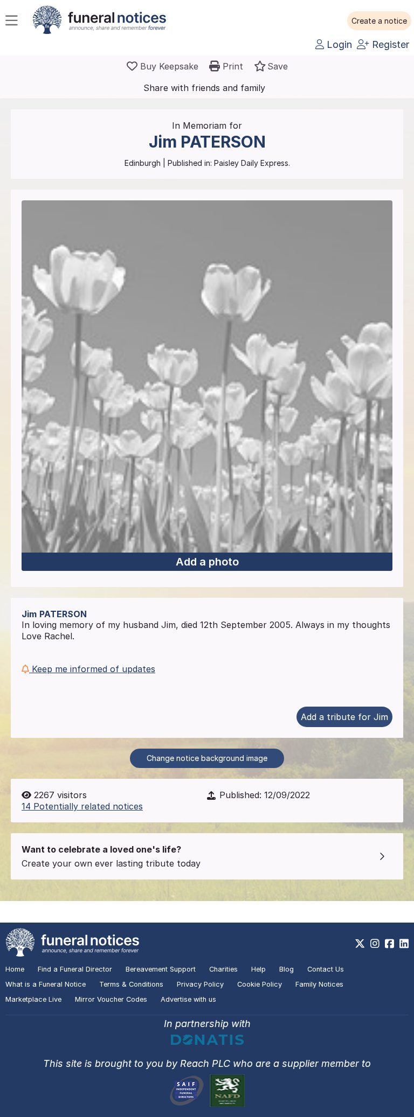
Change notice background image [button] (207, 758)
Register (389, 44)
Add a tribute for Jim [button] (344, 716)
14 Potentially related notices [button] (82, 806)
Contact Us (325, 969)
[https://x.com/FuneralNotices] (360, 943)
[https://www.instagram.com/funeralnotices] (375, 943)
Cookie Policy (259, 984)
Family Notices (319, 984)
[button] (379, 21)
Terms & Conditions (131, 984)
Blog (286, 969)
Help (258, 969)
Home (14, 969)
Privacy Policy (200, 984)
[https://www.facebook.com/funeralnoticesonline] (389, 943)
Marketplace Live (33, 999)
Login (338, 44)
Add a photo (207, 561)
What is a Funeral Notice (45, 984)
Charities (223, 969)
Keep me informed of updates (92, 669)
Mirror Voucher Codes (111, 999)
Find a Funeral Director (75, 969)
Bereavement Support (161, 969)
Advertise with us (188, 999)
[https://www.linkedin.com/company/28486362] (404, 943)
